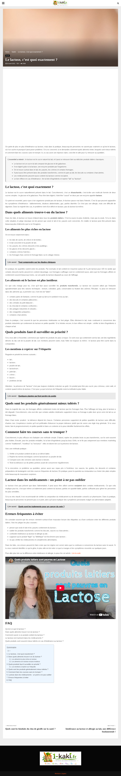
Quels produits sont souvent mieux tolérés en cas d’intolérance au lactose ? (34, 641)
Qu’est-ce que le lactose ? (15, 629)
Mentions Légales (60, 773)
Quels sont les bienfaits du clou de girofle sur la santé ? (30, 729)
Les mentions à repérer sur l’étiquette (24, 667)
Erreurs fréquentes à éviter (18, 677)
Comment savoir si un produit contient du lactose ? (24, 635)
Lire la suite (76, 553)
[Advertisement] (60, 93)
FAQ (10, 680)
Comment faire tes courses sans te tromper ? (25, 672)
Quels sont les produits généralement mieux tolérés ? (28, 669)
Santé (7, 55)
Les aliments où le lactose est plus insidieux (26, 661)
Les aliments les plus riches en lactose (24, 659)
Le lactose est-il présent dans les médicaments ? (24, 638)
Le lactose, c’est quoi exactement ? (21, 654)
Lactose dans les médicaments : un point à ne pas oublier (30, 675)
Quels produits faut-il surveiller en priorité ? (24, 664)
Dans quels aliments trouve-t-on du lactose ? (22, 632)
